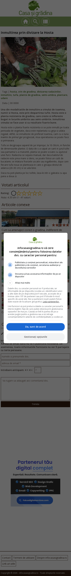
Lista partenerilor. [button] (51, 301)
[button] (35, 283)
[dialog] (36, 288)
